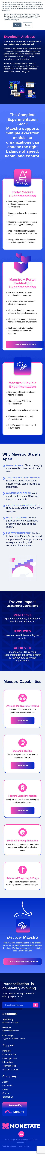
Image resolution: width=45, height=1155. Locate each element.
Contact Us (7, 1097)
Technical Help (9, 1066)
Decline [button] (27, 25)
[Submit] (35, 1005)
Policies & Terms (10, 1069)
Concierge (7, 1035)
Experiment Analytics (19, 36)
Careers (6, 1093)
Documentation (9, 1054)
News (5, 1089)
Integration (7, 1062)
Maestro (6, 1027)
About (5, 1082)
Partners (6, 1051)
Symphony (7, 1019)
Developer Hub (9, 1058)
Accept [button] (17, 25)
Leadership (7, 1085)
